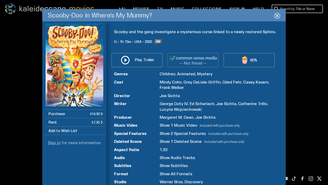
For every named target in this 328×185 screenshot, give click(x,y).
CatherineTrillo (252, 103)
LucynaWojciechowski (181, 109)
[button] (75, 113)
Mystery (204, 73)
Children (167, 73)
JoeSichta (170, 95)
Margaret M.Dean (176, 117)
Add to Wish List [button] (62, 130)
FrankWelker (172, 87)
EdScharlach (202, 103)
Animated (186, 73)
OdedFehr (231, 82)
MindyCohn (171, 82)
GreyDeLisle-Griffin (202, 82)
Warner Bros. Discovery (181, 181)
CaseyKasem (255, 82)
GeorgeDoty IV (174, 103)
